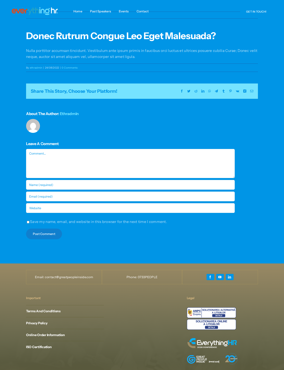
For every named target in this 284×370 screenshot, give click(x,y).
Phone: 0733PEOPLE (142, 277)
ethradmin (36, 67)
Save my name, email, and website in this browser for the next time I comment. (98, 221)
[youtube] (220, 277)
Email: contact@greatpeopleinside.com (64, 277)
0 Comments (70, 67)
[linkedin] (230, 277)
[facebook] (210, 277)
